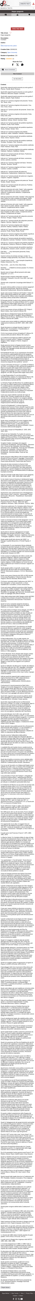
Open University (12, 52)
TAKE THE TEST (17, 29)
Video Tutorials (15, 1293)
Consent (15, 1295)
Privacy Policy (29, 1293)
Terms (22, 1293)
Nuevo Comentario (10, 69)
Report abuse (5, 1287)
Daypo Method (5, 1293)
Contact (21, 1295)
